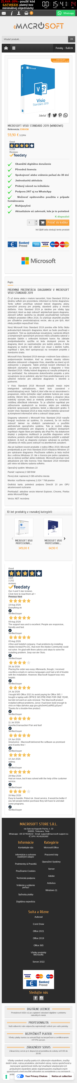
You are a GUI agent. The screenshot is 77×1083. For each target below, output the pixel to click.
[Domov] (6, 48)
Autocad (39, 917)
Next (20, 596)
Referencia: (14, 129)
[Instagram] (41, 998)
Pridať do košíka (57, 222)
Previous (12, 596)
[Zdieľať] (49, 116)
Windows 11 (51, 890)
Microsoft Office (51, 847)
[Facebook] (35, 998)
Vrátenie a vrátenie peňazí (25, 886)
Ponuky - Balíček (64, 48)
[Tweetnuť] (54, 116)
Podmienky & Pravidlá (26, 864)
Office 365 (39, 945)
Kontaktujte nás (25, 847)
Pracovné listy (51, 854)
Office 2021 (38, 931)
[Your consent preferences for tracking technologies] (6, 1076)
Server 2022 (39, 962)
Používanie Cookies (25, 871)
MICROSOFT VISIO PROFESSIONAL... (24, 542)
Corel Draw (38, 924)
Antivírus (51, 883)
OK (71, 39)
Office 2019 (38, 938)
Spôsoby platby (25, 894)
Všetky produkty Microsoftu (38, 953)
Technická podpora (25, 878)
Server (51, 869)
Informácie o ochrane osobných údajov (25, 855)
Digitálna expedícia (25, 901)
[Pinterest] (60, 116)
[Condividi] (65, 116)
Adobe (51, 876)
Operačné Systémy (51, 862)
